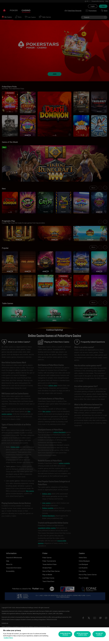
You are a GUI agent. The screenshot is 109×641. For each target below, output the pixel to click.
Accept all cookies (99, 634)
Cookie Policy (8, 638)
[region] (54, 634)
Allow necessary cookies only (82, 634)
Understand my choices (65, 634)
